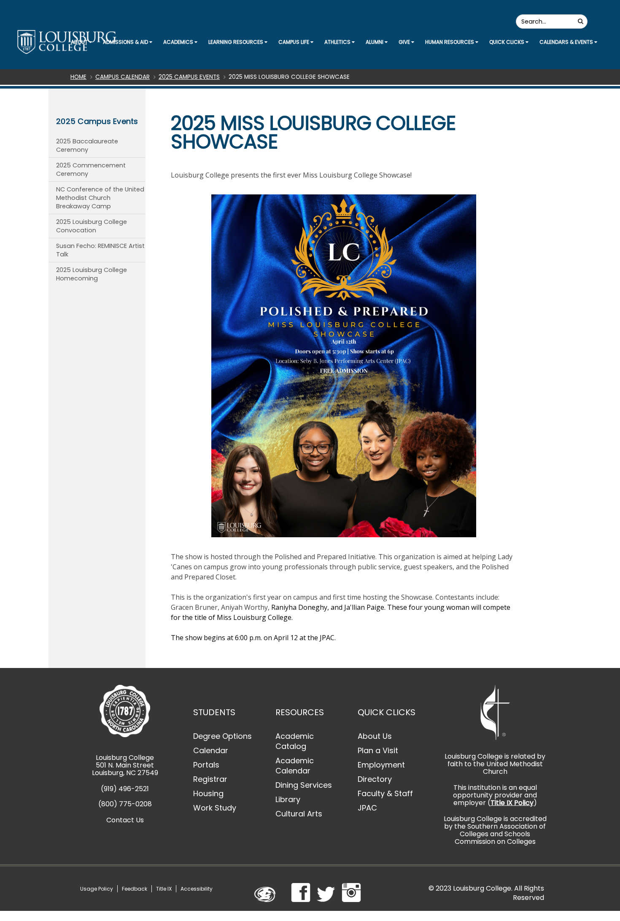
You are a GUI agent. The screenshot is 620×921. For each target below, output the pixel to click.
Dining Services (303, 785)
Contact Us (125, 820)
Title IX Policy (512, 803)
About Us (375, 736)
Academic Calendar (294, 765)
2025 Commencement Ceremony (91, 169)
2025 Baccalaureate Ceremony (87, 145)
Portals (206, 764)
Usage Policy (96, 888)
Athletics (338, 42)
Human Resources (450, 42)
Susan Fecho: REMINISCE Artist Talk (100, 250)
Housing (208, 793)
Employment (381, 764)
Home (78, 77)
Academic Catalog (294, 741)
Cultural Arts (298, 813)
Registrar (210, 779)
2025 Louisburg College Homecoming (91, 274)
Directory (375, 779)
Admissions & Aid (126, 42)
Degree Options (222, 736)
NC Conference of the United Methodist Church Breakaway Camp (100, 197)
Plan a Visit (378, 750)
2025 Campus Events (189, 77)
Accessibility (197, 888)
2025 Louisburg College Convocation (91, 226)
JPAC (367, 808)
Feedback (134, 888)
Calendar (210, 750)
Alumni (375, 42)
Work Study (214, 808)
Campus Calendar (122, 77)
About (80, 42)
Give (405, 42)
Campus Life (294, 42)
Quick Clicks (507, 42)
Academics (178, 42)
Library (287, 799)
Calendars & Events (566, 42)
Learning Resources (236, 42)
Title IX (164, 888)
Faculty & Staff (385, 793)
